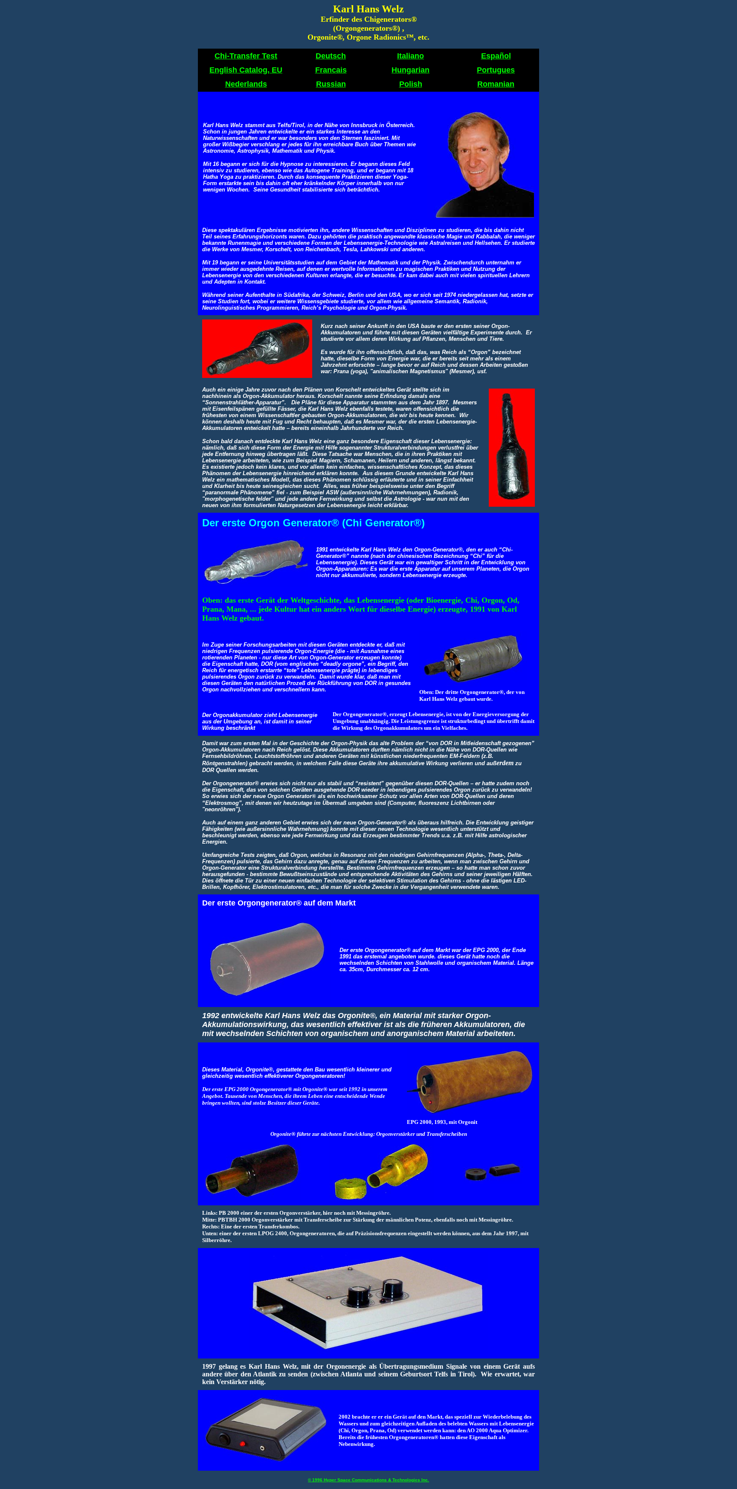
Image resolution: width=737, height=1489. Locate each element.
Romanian (495, 84)
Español (496, 56)
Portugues (496, 70)
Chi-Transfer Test (246, 56)
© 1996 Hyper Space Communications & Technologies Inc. (368, 1479)
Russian (331, 84)
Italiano (410, 56)
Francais (331, 70)
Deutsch (331, 56)
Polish (410, 84)
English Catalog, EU (245, 70)
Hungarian (410, 70)
